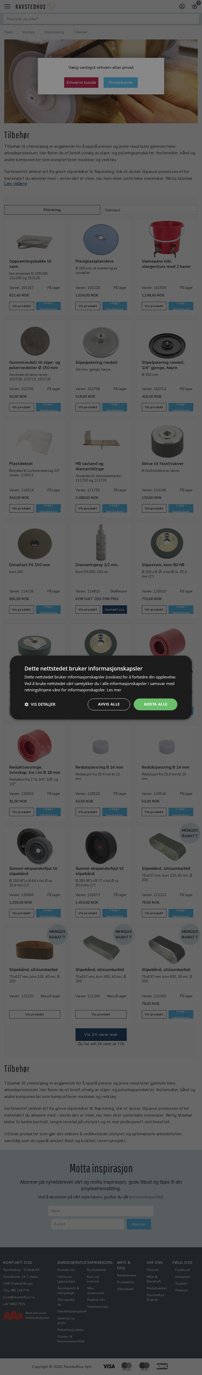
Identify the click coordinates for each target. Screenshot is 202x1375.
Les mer (114, 690)
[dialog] (101, 687)
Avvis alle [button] (109, 704)
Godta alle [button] (156, 704)
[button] (39, 704)
